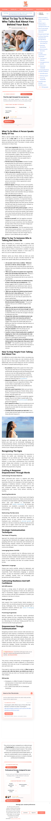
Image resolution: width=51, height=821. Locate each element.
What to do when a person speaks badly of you (43, 19)
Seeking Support (44, 75)
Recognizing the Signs (43, 34)
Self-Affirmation (44, 73)
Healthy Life (13, 9)
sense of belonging (28, 607)
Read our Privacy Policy (15, 818)
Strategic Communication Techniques (42, 54)
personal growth (26, 521)
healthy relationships (18, 504)
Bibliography (45, 87)
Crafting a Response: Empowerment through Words (43, 37)
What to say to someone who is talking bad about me (43, 24)
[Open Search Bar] (48, 9)
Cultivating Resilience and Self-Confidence (43, 70)
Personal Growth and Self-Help (15, 13)
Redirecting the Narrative (43, 50)
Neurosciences (29, 9)
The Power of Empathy (43, 59)
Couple (21, 9)
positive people (23, 400)
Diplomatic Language (42, 66)
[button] (43, 14)
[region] (25, 811)
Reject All (33, 812)
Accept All (41, 812)
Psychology (4, 9)
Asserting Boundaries (43, 46)
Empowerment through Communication (42, 83)
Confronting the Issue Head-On (44, 42)
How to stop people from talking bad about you (43, 30)
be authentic (23, 378)
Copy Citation (9, 713)
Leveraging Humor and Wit (44, 63)
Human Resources (40, 9)
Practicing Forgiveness (43, 78)
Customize (25, 812)
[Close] (49, 803)
